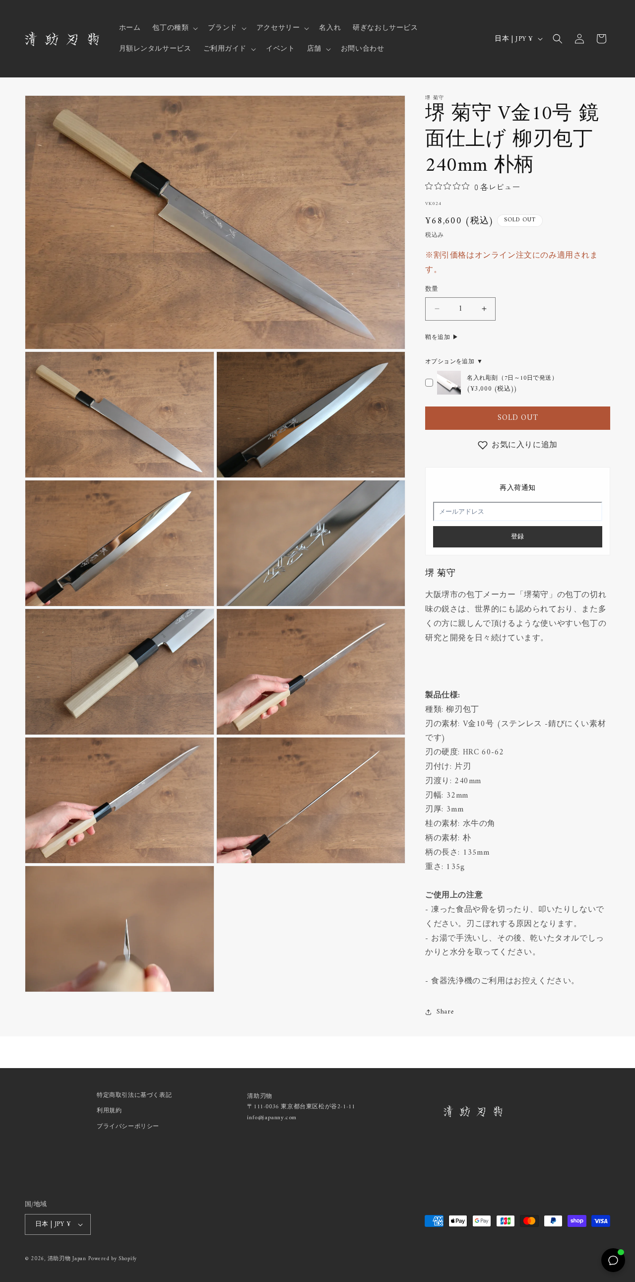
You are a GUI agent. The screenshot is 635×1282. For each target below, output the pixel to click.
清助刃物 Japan (67, 1259)
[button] (174, 28)
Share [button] (445, 1012)
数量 (432, 289)
